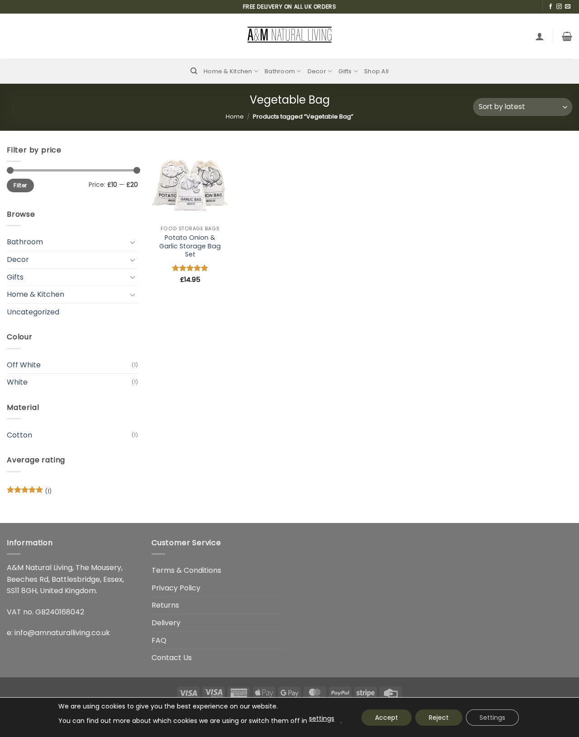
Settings (492, 717)
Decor (317, 71)
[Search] (193, 71)
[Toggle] (132, 242)
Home (235, 116)
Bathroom (280, 71)
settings (321, 718)
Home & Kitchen (228, 71)
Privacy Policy (176, 588)
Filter (20, 185)
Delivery (166, 623)
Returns (165, 605)
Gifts (344, 71)
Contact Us (172, 657)
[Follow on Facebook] (550, 7)
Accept (386, 717)
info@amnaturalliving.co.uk (62, 633)
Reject (439, 717)
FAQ (159, 640)
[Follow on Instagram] (559, 7)
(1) (29, 493)
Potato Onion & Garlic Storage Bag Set (190, 246)
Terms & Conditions (186, 570)
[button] (539, 36)
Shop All (376, 71)
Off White (24, 365)
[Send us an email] (567, 7)
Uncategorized (33, 312)
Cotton (19, 435)
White (17, 382)
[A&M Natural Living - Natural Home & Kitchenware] (289, 36)
